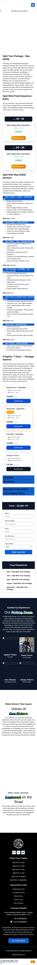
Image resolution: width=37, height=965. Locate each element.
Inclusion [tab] (9, 477)
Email (7, 528)
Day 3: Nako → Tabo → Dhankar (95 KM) (19, 241)
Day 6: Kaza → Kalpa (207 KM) (16, 324)
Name (7, 513)
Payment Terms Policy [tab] (16, 489)
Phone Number (10, 521)
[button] (33, 5)
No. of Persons (9, 536)
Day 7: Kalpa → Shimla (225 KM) (16, 343)
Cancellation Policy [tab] (14, 493)
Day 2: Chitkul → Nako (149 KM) (16, 222)
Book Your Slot (18, 401)
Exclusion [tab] (9, 481)
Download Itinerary (18, 138)
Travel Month (9, 543)
